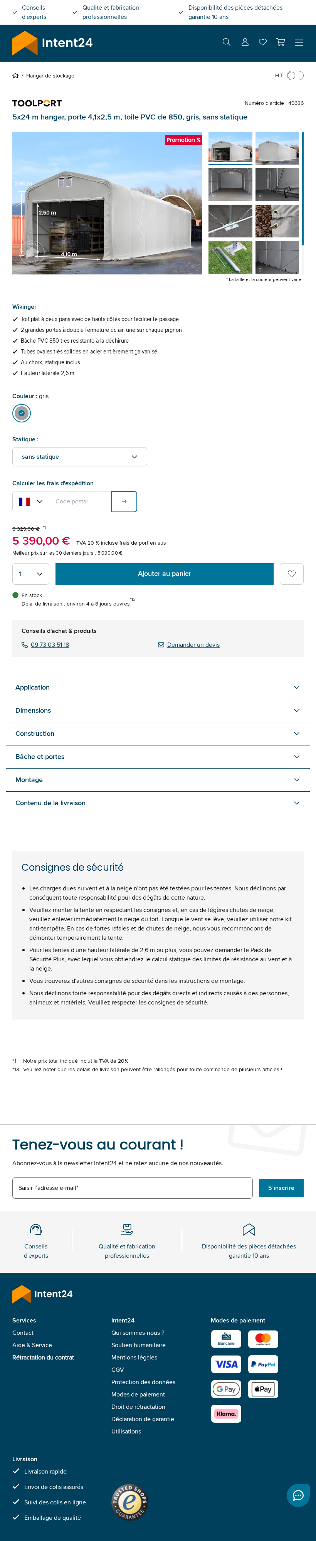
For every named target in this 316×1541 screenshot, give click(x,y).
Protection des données (143, 1382)
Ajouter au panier (164, 574)
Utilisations (126, 1431)
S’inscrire (281, 1187)
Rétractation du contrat (43, 1357)
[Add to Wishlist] (292, 574)
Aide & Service (32, 1345)
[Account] (245, 43)
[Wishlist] (263, 43)
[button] (280, 42)
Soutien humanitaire (138, 1345)
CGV (117, 1369)
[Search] (226, 43)
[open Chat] (298, 1495)
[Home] (17, 75)
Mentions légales (134, 1357)
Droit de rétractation (138, 1406)
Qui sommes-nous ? (137, 1332)
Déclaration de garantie (142, 1419)
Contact (23, 1332)
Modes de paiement (138, 1394)
